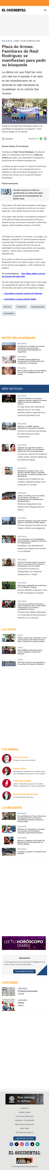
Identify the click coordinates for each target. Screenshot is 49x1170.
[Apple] (32, 1144)
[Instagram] (22, 1144)
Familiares (21, 307)
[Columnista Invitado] (6, 783)
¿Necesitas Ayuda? (24, 1138)
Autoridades (9, 313)
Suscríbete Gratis (24, 971)
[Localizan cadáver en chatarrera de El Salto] (9, 852)
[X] (17, 1144)
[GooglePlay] (37, 1144)
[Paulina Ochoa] (6, 771)
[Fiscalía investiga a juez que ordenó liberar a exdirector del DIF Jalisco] (9, 524)
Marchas (7, 307)
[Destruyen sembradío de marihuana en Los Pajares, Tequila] (9, 589)
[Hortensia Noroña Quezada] (6, 795)
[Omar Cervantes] (6, 758)
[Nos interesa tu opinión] (24, 1099)
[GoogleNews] (27, 1144)
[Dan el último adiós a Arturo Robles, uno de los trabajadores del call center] (9, 371)
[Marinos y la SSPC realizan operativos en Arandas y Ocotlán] (9, 432)
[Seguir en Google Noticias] (45, 139)
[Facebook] (11, 1144)
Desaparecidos (37, 307)
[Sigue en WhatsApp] (41, 139)
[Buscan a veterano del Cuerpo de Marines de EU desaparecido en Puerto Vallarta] (9, 841)
